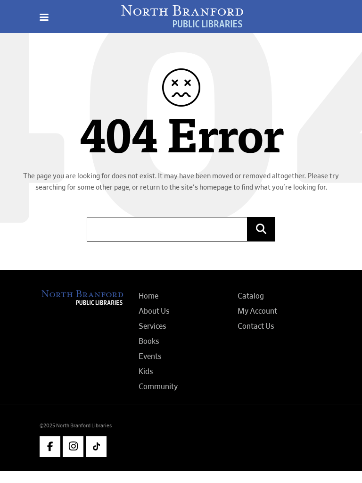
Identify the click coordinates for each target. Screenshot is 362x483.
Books (149, 341)
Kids (146, 371)
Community (158, 387)
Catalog (251, 296)
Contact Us (256, 326)
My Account (257, 311)
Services (152, 326)
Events (150, 356)
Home (148, 296)
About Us (154, 311)
